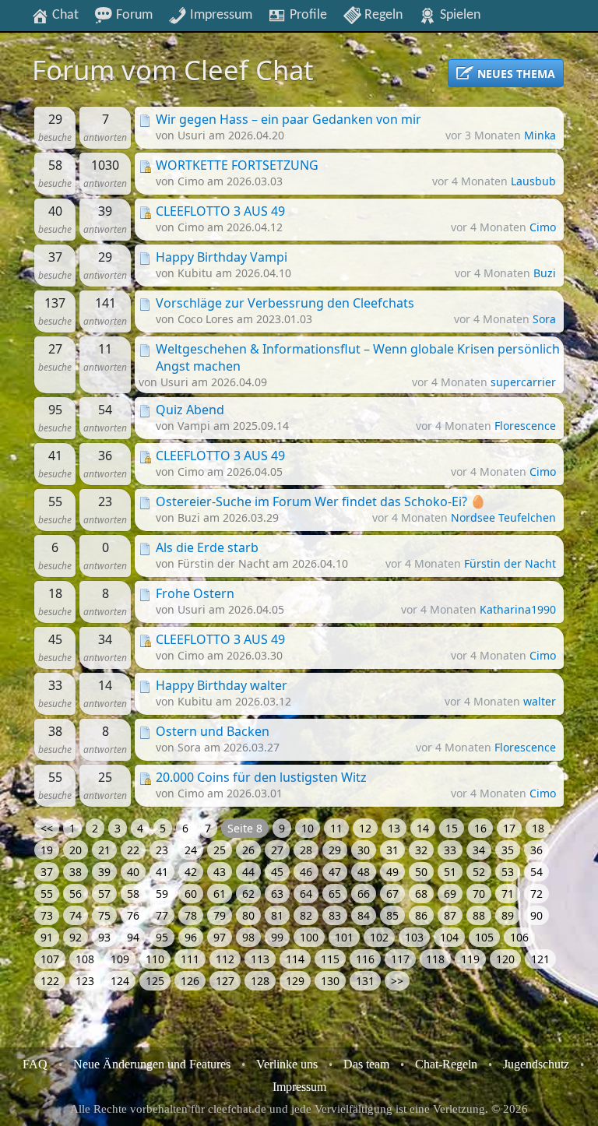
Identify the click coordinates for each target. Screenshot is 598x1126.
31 (392, 850)
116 (365, 959)
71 (507, 893)
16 (480, 828)
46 (306, 871)
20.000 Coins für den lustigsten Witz (261, 777)
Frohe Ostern (195, 593)
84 (363, 915)
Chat (64, 15)
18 (538, 828)
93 (104, 937)
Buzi (544, 273)
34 (479, 850)
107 (49, 959)
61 (219, 893)
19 (46, 850)
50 (421, 871)
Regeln (382, 15)
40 (133, 871)
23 (162, 850)
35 (507, 850)
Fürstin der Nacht (510, 563)
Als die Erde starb (207, 547)
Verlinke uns (287, 1064)
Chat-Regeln (446, 1064)
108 (85, 959)
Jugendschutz (536, 1064)
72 (536, 893)
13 (394, 828)
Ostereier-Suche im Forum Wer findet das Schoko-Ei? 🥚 (321, 501)
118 (435, 959)
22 (133, 850)
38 (75, 871)
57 (104, 893)
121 (540, 959)
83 (335, 915)
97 (219, 937)
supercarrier (523, 382)
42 (191, 871)
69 (450, 893)
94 (133, 937)
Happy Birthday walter (221, 685)
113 (260, 959)
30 (363, 850)
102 (379, 937)
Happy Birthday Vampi (221, 257)
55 (46, 893)
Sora (544, 318)
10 (307, 828)
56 (75, 893)
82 (306, 915)
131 (365, 980)
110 (155, 959)
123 (85, 980)
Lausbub (533, 181)
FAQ (35, 1064)
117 (400, 959)
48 (363, 871)
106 (519, 937)
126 (190, 980)
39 (104, 871)
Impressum (219, 15)
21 (104, 850)
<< (46, 828)
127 (225, 980)
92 (75, 937)
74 (75, 915)
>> (397, 980)
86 (421, 915)
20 (75, 850)
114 (295, 959)
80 (248, 915)
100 (309, 937)
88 (479, 915)
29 (335, 850)
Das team (366, 1064)
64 (306, 893)
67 (392, 893)
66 (363, 893)
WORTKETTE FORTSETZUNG (237, 165)
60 (191, 893)
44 (248, 871)
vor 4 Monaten (471, 181)
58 (133, 893)
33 (450, 850)
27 (277, 850)
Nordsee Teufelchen (503, 517)
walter (539, 701)
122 (49, 980)
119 (470, 959)
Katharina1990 (518, 609)
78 (191, 915)
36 (536, 850)
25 (219, 850)
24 (191, 850)
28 (306, 850)
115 (330, 959)
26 (248, 850)
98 (248, 937)
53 (507, 871)
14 (423, 828)
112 (225, 959)
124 (120, 980)
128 (260, 980)
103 (414, 937)
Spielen (458, 15)
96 (191, 937)
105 (484, 937)
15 (451, 828)
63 (277, 893)
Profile (307, 15)
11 (336, 828)
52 (479, 871)
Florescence (525, 425)
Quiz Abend (190, 409)
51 (450, 871)
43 (219, 871)
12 (365, 828)
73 (46, 915)
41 (162, 871)
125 (155, 980)
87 (450, 915)
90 (536, 915)
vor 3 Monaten (484, 135)
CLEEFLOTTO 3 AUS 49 (220, 211)
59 (162, 893)
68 (421, 893)
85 (392, 915)
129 (295, 980)
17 (509, 828)
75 (104, 915)
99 (277, 937)
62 (248, 893)
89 (507, 915)
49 (392, 871)
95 (162, 937)
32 (421, 850)
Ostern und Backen (212, 731)
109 (120, 959)
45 (277, 871)
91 (46, 937)
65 (335, 893)
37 (46, 871)
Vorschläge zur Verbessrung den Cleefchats (285, 302)
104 (449, 937)
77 (162, 915)
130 (330, 980)
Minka (540, 135)
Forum (133, 15)
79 (219, 915)
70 (479, 893)
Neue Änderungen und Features (151, 1064)
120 (505, 959)
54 (536, 871)
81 (277, 915)
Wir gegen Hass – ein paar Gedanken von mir (288, 119)
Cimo (542, 227)
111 (190, 959)
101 (344, 937)
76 (133, 915)
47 (335, 871)
